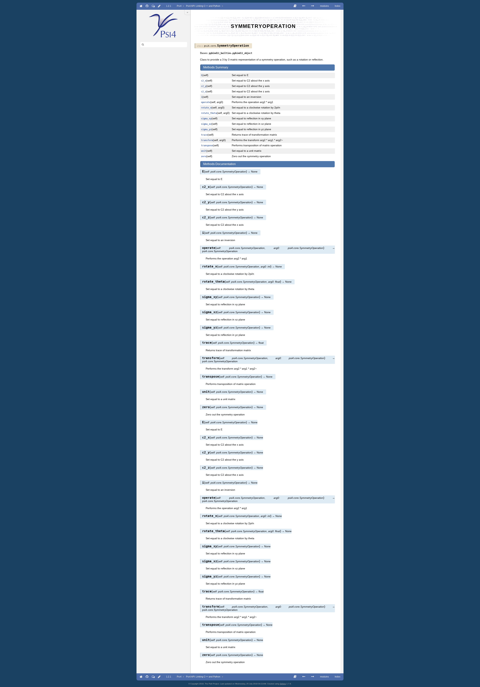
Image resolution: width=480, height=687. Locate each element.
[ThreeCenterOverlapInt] (312, 5)
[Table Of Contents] (295, 5)
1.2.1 (168, 6)
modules (324, 6)
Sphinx (283, 684)
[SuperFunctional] (304, 5)
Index (337, 6)
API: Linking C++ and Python (203, 6)
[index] (163, 25)
